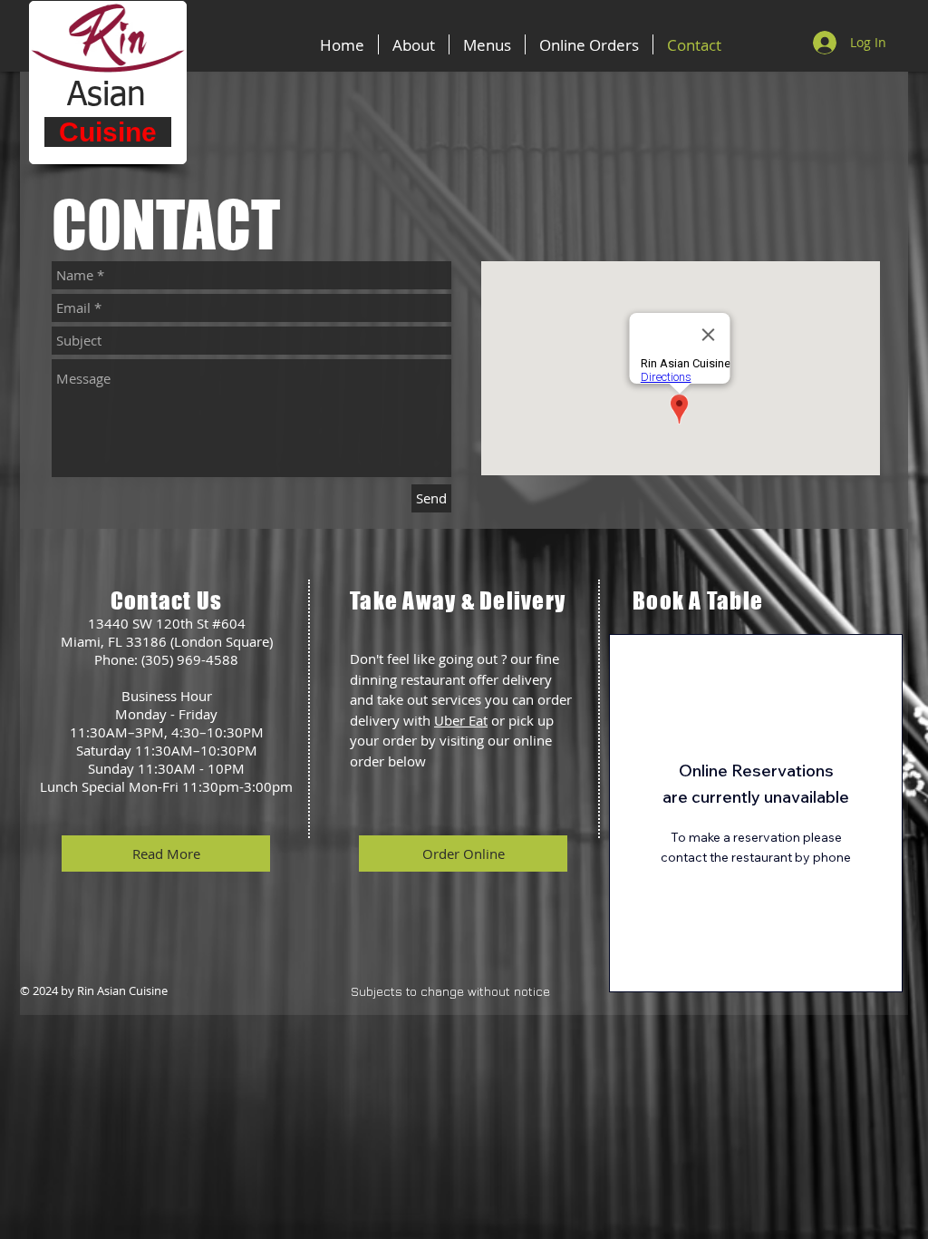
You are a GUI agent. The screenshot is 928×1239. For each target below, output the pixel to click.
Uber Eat (461, 720)
